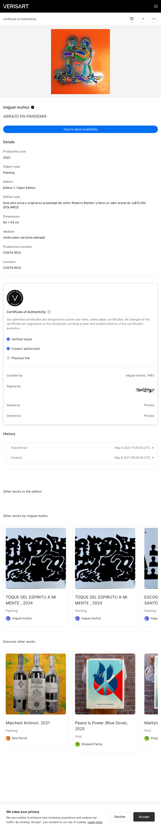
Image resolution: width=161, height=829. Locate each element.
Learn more (95, 822)
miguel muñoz (16, 107)
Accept (144, 817)
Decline (119, 817)
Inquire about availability (80, 129)
